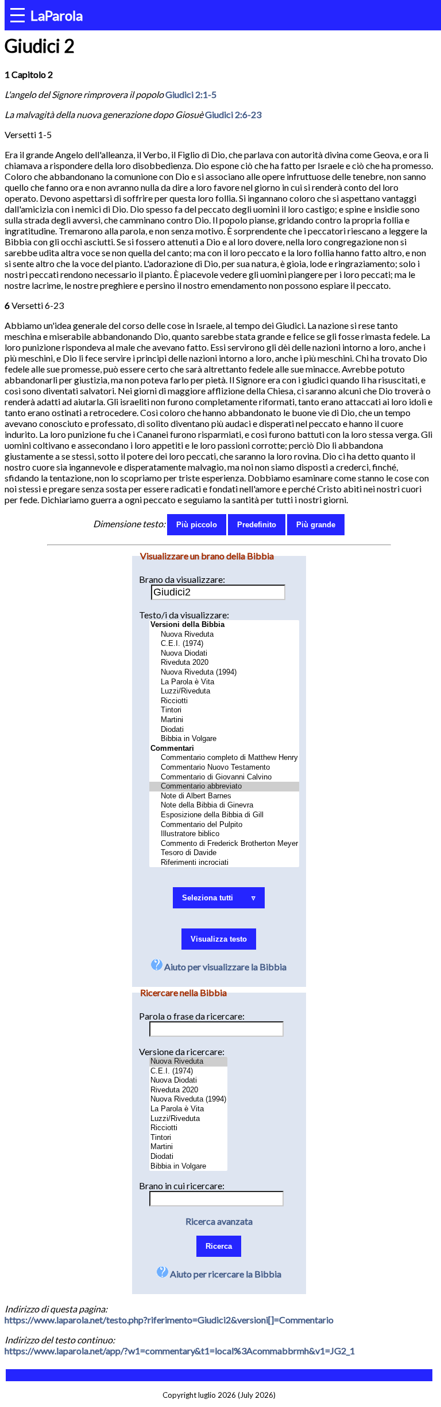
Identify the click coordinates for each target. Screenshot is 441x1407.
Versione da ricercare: (182, 1051)
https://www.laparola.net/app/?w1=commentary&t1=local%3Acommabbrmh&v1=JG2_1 (180, 1350)
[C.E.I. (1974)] (224, 644)
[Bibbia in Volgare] (224, 739)
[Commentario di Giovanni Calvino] (224, 777)
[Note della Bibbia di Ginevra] (224, 805)
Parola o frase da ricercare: (192, 1015)
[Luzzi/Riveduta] (224, 691)
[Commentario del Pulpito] (224, 825)
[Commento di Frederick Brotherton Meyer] (224, 844)
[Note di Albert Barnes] (224, 796)
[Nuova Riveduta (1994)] (224, 672)
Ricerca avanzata (219, 1221)
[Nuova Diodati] (224, 654)
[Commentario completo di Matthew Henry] (224, 758)
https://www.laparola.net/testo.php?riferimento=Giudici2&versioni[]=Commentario (169, 1319)
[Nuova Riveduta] (224, 635)
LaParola (56, 15)
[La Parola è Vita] (224, 682)
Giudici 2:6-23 (233, 114)
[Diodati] (224, 730)
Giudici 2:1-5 (190, 94)
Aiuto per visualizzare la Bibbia (225, 966)
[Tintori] (224, 710)
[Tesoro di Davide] (224, 853)
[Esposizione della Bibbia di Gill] (224, 815)
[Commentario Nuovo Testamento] (224, 768)
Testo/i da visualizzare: (184, 614)
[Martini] (224, 720)
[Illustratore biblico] (224, 834)
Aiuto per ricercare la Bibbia (224, 1273)
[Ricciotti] (224, 701)
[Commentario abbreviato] (224, 786)
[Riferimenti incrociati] (224, 863)
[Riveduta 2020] (224, 663)
